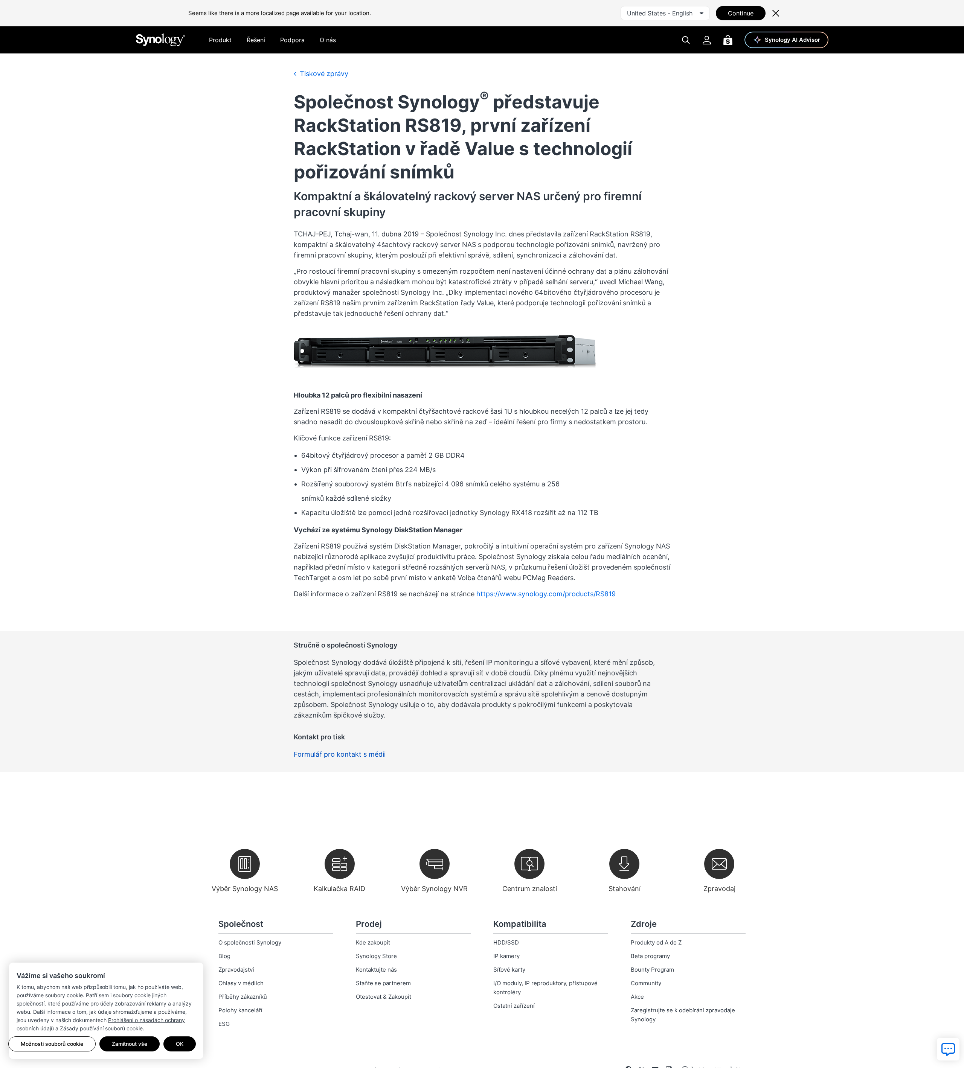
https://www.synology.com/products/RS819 (546, 594)
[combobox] (665, 13)
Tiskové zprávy (323, 74)
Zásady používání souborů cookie (101, 1028)
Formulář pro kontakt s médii (340, 754)
